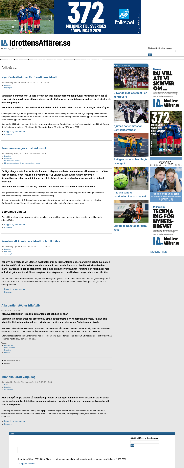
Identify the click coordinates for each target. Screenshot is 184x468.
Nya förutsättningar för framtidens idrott (29, 77)
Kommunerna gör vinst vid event (23, 148)
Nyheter (10, 59)
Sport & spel (39, 59)
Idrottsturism (8, 345)
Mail (5, 48)
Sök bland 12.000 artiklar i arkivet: (160, 48)
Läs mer (8, 134)
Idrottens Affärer (35, 43)
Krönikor (23, 59)
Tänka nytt (8, 254)
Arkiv (72, 59)
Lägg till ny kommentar (14, 131)
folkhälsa (7, 85)
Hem (12, 433)
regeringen (8, 87)
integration (8, 158)
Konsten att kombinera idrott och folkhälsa (30, 241)
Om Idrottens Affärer (91, 59)
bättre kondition (9, 348)
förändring (7, 251)
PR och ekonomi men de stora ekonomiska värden (22, 163)
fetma (6, 385)
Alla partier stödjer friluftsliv (21, 305)
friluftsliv (7, 352)
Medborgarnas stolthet (12, 161)
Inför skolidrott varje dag (18, 377)
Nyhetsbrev (58, 59)
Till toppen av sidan (26, 463)
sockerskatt (8, 389)
